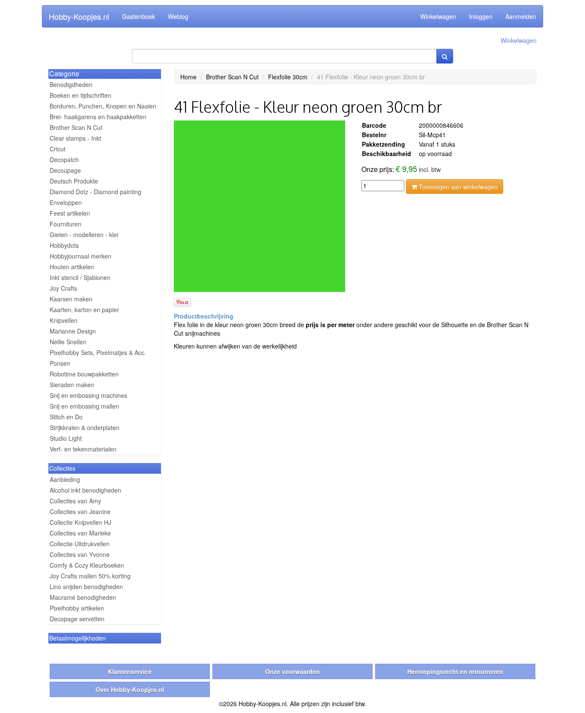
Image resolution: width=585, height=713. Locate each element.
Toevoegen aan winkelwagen (457, 186)
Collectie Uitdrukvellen (80, 543)
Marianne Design (73, 331)
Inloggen (480, 16)
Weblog (178, 16)
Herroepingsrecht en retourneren (455, 671)
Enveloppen (66, 202)
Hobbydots (64, 245)
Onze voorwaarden (292, 671)
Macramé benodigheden (83, 597)
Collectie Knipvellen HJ (80, 522)
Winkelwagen (438, 16)
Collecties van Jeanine (80, 511)
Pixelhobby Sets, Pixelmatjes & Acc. (98, 352)
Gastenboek (138, 16)
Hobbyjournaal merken (80, 256)
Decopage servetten (77, 618)
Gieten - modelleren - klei (84, 234)
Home (188, 76)
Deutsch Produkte (74, 181)
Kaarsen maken (71, 299)
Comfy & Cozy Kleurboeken (87, 565)
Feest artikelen (70, 213)
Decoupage (65, 170)
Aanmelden (520, 16)
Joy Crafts (63, 288)
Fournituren (65, 224)
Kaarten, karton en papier (84, 309)
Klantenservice (130, 671)
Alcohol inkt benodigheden (85, 490)
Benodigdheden (71, 84)
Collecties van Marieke (80, 533)
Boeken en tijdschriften (80, 95)
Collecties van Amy (75, 500)
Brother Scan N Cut (76, 127)
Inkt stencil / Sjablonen (80, 277)
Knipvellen (64, 320)
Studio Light (66, 438)
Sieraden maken (72, 384)
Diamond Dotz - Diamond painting (95, 191)
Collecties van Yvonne (80, 554)
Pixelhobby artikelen (77, 608)
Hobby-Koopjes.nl (79, 16)
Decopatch (64, 159)
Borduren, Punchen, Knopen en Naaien (103, 106)
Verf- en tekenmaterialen (83, 449)
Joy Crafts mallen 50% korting (90, 576)
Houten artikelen (72, 266)
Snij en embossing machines (88, 395)
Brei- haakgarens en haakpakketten (98, 116)
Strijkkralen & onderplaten (84, 427)
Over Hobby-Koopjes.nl (130, 689)
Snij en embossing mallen (84, 406)
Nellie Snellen (68, 341)
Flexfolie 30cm (287, 76)
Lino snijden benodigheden (86, 586)
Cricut (58, 148)
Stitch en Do (66, 416)
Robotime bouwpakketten (84, 374)
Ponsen (60, 363)
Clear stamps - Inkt (75, 138)
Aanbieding (65, 479)
